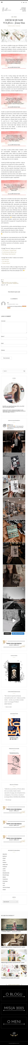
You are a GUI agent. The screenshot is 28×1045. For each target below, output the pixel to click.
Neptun (4, 877)
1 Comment (18, 25)
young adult (9, 283)
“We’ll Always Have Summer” (9, 254)
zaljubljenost (15, 283)
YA (5, 283)
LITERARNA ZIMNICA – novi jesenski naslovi (11, 931)
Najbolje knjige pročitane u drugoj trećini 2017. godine (13, 947)
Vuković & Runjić (6, 887)
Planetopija (5, 881)
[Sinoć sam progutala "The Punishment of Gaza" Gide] (14, 553)
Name (2, 336)
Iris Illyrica (5, 866)
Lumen (4, 870)
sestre (3, 283)
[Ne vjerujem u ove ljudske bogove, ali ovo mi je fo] (14, 620)
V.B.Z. (4, 885)
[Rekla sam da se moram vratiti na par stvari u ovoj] (14, 441)
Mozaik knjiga (6, 875)
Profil (4, 883)
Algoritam (5, 854)
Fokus (15, 16)
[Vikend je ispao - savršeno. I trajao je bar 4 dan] (14, 598)
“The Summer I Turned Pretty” (9, 250)
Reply (17, 304)
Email (2, 343)
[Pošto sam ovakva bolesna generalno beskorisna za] (14, 486)
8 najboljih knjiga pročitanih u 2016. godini (10, 977)
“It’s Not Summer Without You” (9, 252)
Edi (8, 302)
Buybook (5, 856)
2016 (12, 16)
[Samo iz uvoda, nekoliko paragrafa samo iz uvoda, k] (14, 576)
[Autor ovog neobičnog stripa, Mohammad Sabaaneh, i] (14, 464)
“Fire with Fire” (5, 261)
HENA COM (5, 864)
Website (3, 350)
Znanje (4, 889)
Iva (3, 279)
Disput (4, 858)
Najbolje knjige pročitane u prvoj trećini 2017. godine (12, 962)
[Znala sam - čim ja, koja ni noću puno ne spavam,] (14, 509)
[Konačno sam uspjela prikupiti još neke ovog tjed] (14, 531)
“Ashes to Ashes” (6, 263)
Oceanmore (5, 879)
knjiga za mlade (5, 282)
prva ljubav (14, 282)
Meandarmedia (6, 872)
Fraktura (4, 862)
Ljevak (4, 868)
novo (10, 282)
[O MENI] (14, 392)
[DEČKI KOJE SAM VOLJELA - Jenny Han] (14, 36)
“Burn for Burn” (5, 259)
